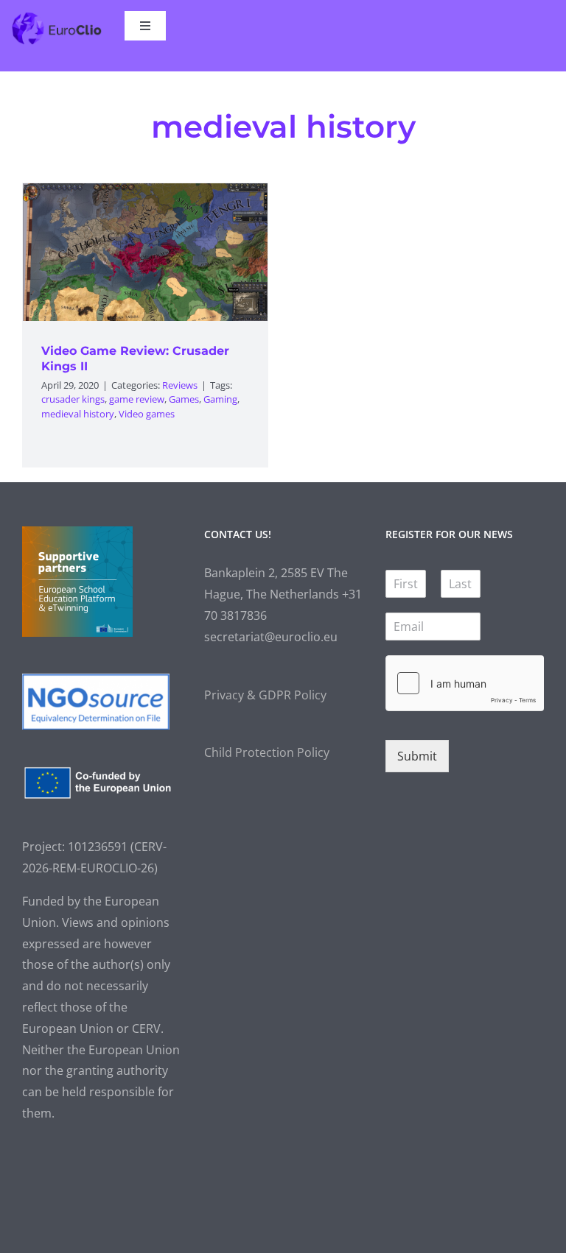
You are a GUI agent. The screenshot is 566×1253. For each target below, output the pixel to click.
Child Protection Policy (266, 752)
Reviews (180, 385)
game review (136, 399)
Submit (417, 756)
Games (184, 399)
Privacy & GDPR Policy (265, 695)
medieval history (77, 413)
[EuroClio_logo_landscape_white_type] (56, 17)
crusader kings (73, 399)
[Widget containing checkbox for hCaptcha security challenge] (464, 683)
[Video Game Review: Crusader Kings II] (145, 252)
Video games (147, 413)
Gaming (220, 399)
